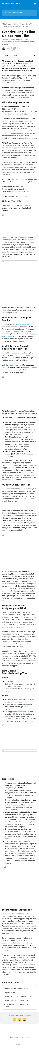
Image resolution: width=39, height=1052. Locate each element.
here (27, 191)
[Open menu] (35, 3)
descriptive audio (19, 324)
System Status (19, 1044)
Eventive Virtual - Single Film (23, 24)
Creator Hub (13, 365)
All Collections (6, 24)
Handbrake (23, 712)
